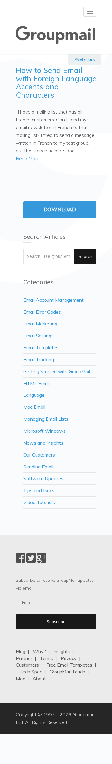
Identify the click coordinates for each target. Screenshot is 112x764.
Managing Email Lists (45, 419)
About (39, 679)
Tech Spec (30, 672)
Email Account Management (53, 300)
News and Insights (43, 443)
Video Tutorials (39, 502)
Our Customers (39, 455)
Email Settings (38, 336)
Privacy (69, 658)
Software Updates (43, 478)
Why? (39, 651)
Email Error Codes (42, 312)
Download (60, 209)
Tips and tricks (38, 490)
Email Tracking (38, 359)
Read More (27, 158)
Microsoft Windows (44, 431)
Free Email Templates (69, 665)
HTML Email (36, 383)
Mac (20, 679)
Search (85, 256)
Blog (20, 651)
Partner (24, 658)
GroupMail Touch (67, 672)
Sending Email (38, 467)
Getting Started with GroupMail (56, 371)
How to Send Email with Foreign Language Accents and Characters (56, 82)
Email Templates (41, 347)
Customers (27, 665)
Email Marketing (40, 324)
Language (34, 395)
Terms (46, 658)
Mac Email (34, 407)
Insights (61, 651)
